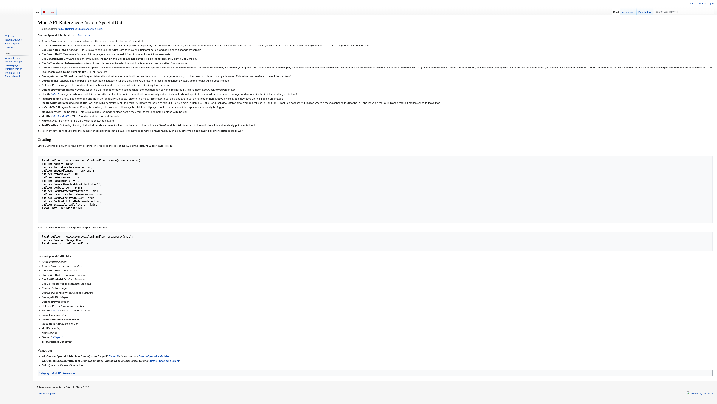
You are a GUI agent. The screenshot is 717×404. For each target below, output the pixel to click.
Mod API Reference (63, 373)
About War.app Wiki (46, 393)
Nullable (55, 94)
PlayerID (58, 337)
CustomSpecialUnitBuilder (154, 356)
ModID (65, 116)
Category (44, 373)
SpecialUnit (84, 35)
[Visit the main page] (16, 15)
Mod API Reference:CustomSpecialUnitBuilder (80, 29)
